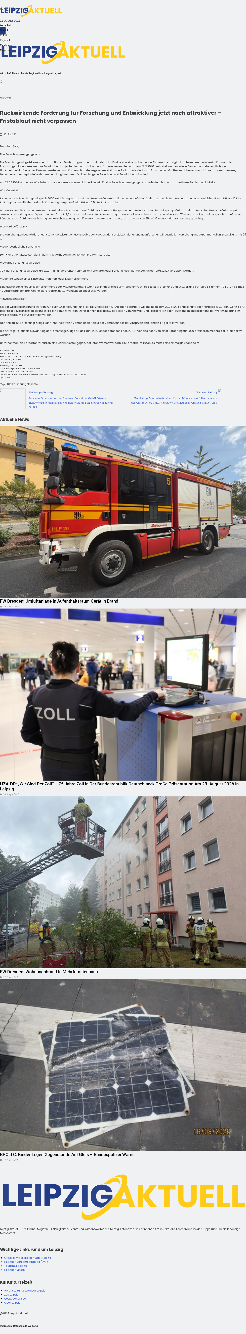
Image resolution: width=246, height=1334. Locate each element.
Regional (5, 40)
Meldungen (6, 45)
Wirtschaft (6, 25)
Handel (4, 30)
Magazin (5, 50)
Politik (3, 35)
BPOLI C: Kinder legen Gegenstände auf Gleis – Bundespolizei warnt (67, 1154)
